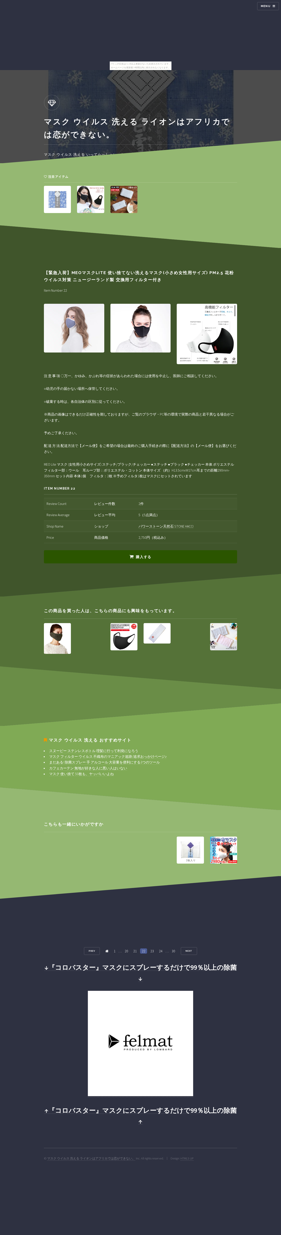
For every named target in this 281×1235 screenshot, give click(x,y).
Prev (92, 951)
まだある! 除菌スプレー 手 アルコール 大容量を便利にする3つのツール (104, 762)
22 (143, 951)
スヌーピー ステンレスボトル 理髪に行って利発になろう (93, 751)
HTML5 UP (187, 1158)
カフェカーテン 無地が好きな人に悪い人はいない (88, 768)
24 (160, 951)
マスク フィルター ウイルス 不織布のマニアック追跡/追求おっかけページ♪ (108, 756)
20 (126, 951)
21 (135, 951)
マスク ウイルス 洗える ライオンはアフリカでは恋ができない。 (91, 1158)
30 (173, 951)
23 (152, 951)
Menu (265, 6)
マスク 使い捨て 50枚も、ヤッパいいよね (81, 774)
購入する (143, 557)
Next (189, 951)
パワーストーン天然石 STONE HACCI (166, 526)
